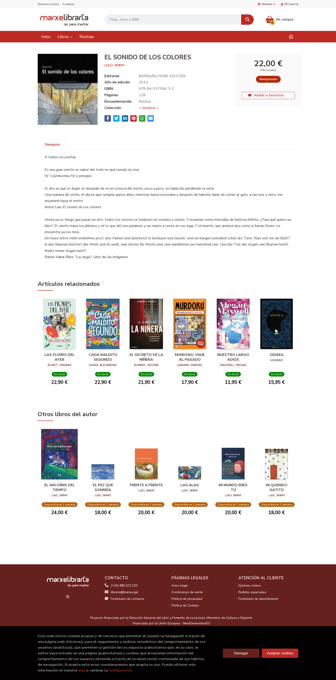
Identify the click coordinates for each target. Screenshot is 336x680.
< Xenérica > (149, 107)
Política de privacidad (186, 599)
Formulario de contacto (127, 599)
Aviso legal (179, 585)
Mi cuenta (291, 4)
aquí (81, 670)
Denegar (241, 653)
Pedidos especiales (252, 592)
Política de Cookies (185, 605)
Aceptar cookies (280, 653)
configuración (120, 670)
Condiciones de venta (187, 592)
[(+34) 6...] (291, 37)
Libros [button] (64, 36)
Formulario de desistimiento (258, 599)
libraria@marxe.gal (124, 592)
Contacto (68, 4)
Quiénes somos (48, 4)
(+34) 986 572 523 (124, 585)
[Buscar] (247, 19)
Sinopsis (52, 144)
